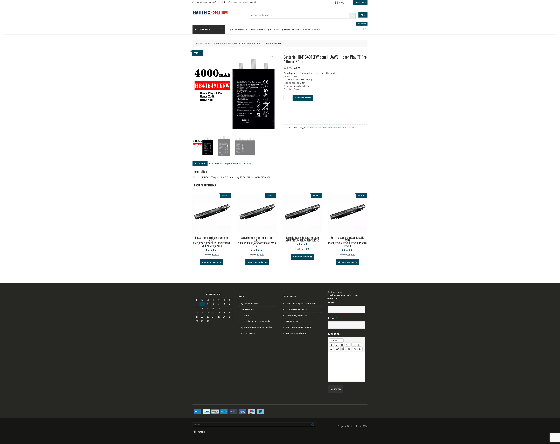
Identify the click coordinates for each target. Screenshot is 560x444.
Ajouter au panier (303, 97)
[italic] (337, 345)
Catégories (204, 29)
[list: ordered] (353, 345)
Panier (247, 315)
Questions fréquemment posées (283, 29)
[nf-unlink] (342, 349)
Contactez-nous (311, 29)
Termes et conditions (296, 333)
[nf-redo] (360, 349)
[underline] (342, 345)
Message (335, 334)
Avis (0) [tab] (247, 163)
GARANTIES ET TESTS (296, 309)
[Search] (352, 15)
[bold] (331, 345)
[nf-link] (337, 349)
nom (331, 302)
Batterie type (349, 127)
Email (332, 318)
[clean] (347, 345)
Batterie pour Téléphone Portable (326, 127)
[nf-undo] (355, 349)
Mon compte (360, 2)
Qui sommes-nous (238, 29)
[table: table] (349, 349)
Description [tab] (199, 163)
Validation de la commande (257, 321)
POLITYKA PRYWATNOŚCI (298, 327)
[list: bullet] (359, 345)
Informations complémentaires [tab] (225, 163)
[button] (271, 56)
